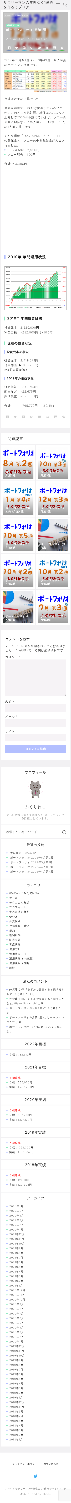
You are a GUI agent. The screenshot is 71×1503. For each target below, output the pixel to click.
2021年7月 (16, 1257)
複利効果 (15, 935)
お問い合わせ (51, 1463)
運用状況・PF (21, 15)
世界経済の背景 (19, 911)
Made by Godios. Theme (35, 1494)
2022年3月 (16, 1220)
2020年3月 (16, 1332)
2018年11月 (16, 1406)
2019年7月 (16, 1369)
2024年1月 (16, 1206)
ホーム (8, 15)
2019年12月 (17, 1346)
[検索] (64, 832)
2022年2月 (16, 1225)
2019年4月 (16, 1383)
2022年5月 (16, 1211)
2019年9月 (16, 1360)
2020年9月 (16, 1304)
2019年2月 (16, 1392)
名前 (9, 702)
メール (11, 716)
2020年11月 (17, 1295)
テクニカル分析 (19, 902)
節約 (12, 930)
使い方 (13, 916)
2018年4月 (16, 1425)
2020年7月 (16, 1313)
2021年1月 (16, 1285)
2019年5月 (16, 1379)
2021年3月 (16, 1276)
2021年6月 (16, 1262)
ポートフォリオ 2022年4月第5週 (31, 867)
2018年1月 (16, 1439)
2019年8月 (16, 1365)
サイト (10, 731)
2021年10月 (17, 1243)
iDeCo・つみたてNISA (24, 893)
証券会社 (15, 939)
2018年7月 (16, 1416)
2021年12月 (17, 1234)
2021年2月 (16, 1281)
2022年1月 (16, 1229)
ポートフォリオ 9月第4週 (25, 1008)
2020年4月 (16, 1327)
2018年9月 (16, 1411)
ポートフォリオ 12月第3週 (26, 1026)
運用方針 (15, 949)
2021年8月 (16, 1253)
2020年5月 (16, 1323)
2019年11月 (16, 1351)
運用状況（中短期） (22, 958)
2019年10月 (17, 1355)
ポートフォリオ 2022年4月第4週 (31, 871)
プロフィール (17, 907)
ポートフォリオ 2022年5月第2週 (31, 857)
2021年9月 (16, 1248)
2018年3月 (16, 1430)
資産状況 (15, 944)
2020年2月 (16, 1337)
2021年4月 (16, 1271)
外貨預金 (15, 921)
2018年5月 (16, 1420)
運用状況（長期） (20, 963)
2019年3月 (16, 1388)
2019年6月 (16, 1374)
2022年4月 (16, 1215)
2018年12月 (17, 1402)
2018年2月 (16, 1434)
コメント (13, 657)
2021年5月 (16, 1267)
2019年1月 (16, 1397)
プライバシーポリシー (24, 1463)
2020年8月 (16, 1309)
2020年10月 (17, 1299)
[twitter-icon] (35, 1475)
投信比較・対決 (19, 925)
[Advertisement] (35, 206)
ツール (13, 897)
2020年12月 (17, 1290)
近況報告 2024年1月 (23, 853)
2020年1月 (16, 1341)
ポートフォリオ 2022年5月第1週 (31, 862)
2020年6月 (16, 1318)
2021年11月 (16, 1239)
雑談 (12, 967)
